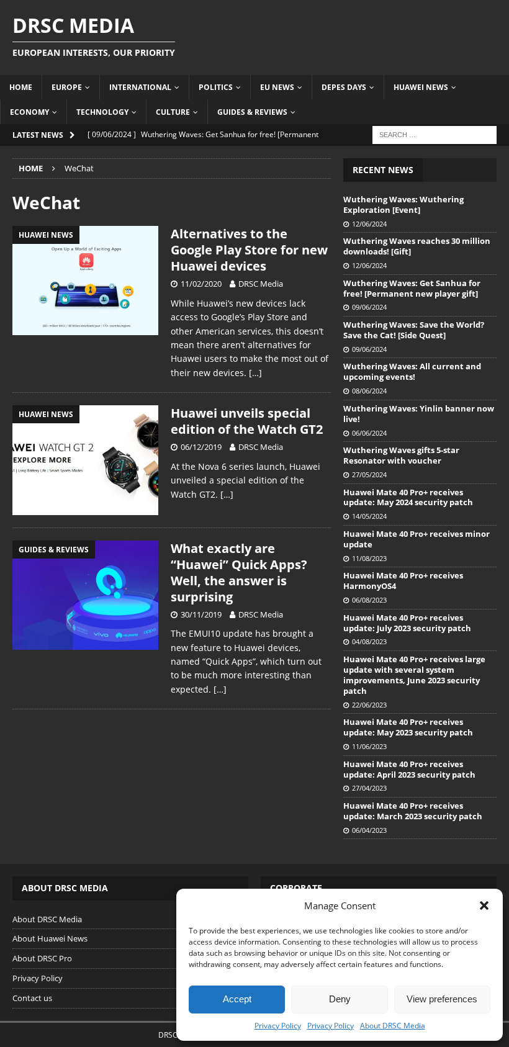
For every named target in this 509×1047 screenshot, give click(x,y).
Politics (216, 87)
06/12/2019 (201, 446)
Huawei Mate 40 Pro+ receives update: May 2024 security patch (408, 497)
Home (20, 87)
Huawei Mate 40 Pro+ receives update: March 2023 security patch (412, 811)
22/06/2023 (369, 704)
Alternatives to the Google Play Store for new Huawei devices (249, 249)
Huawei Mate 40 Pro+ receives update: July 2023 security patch (407, 623)
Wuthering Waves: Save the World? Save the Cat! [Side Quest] (413, 330)
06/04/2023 (369, 830)
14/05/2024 (369, 516)
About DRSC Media (392, 1025)
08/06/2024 (369, 390)
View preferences (442, 999)
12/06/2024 (369, 223)
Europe (67, 87)
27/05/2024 (369, 474)
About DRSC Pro (42, 958)
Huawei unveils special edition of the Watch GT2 (247, 421)
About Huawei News (50, 938)
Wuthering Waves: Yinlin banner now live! (418, 414)
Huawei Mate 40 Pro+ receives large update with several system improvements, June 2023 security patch (414, 675)
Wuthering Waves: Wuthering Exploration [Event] (403, 204)
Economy (29, 112)
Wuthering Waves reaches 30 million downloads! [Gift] (416, 246)
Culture (173, 112)
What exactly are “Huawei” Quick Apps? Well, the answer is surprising (239, 572)
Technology (102, 112)
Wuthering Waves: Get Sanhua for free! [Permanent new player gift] (411, 288)
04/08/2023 (369, 641)
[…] (255, 373)
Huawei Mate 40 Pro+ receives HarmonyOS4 (403, 580)
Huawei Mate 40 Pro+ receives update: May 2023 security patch (408, 727)
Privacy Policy (277, 1025)
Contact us (32, 998)
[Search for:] (434, 134)
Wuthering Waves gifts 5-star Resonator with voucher (401, 455)
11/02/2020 (201, 283)
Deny (340, 999)
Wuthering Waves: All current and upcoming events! (412, 371)
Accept (237, 999)
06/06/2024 (369, 433)
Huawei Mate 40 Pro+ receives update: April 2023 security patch (409, 769)
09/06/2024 (369, 307)
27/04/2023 (369, 788)
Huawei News (421, 87)
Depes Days (344, 87)
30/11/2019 (201, 614)
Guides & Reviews (252, 112)
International (140, 87)
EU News (277, 87)
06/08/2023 (369, 599)
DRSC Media (260, 283)
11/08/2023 (369, 558)
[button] (484, 905)
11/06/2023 (369, 746)
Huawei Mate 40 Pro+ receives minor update (416, 539)
